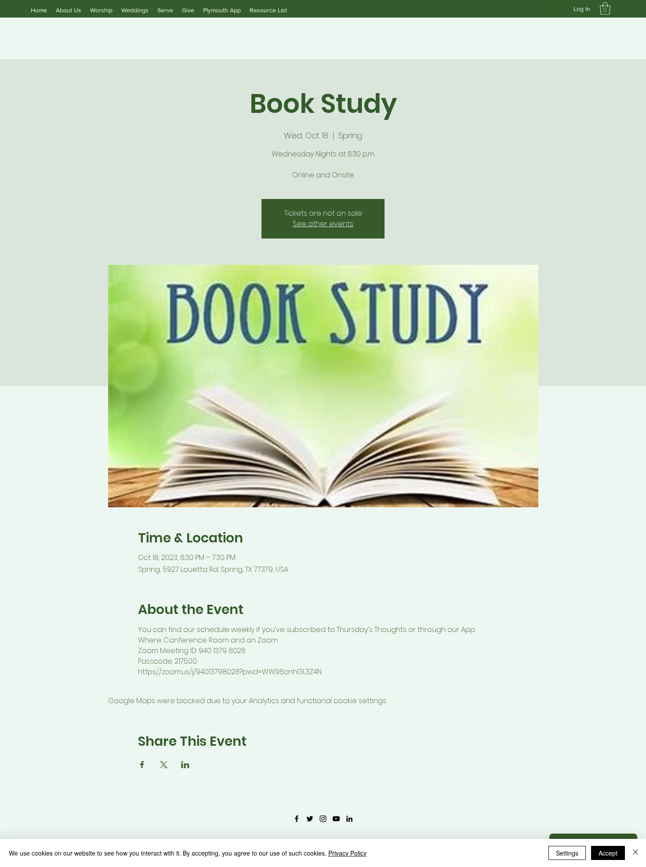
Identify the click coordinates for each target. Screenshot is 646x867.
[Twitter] (309, 818)
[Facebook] (296, 818)
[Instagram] (323, 818)
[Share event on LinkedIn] (185, 764)
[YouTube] (336, 818)
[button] (605, 8)
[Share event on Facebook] (142, 764)
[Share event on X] (164, 764)
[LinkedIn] (349, 818)
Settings (567, 853)
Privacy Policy (347, 853)
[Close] (635, 853)
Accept (608, 853)
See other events (323, 224)
